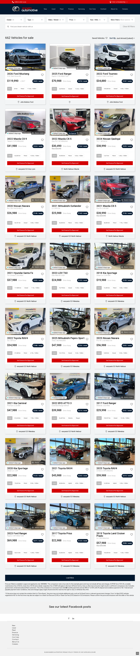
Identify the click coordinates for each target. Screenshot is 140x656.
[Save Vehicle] (42, 75)
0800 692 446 (20, 2)
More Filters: (115, 20)
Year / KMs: (94, 20)
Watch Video (39, 68)
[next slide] (44, 57)
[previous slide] (6, 57)
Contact (103, 9)
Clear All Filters (129, 26)
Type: (29, 20)
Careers (125, 9)
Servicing (81, 9)
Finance (71, 9)
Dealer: (9, 20)
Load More (70, 578)
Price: (71, 20)
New (45, 9)
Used (53, 9)
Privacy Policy (68, 652)
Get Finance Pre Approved (25, 96)
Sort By (112, 38)
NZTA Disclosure (90, 652)
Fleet (62, 9)
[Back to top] (137, 653)
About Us (114, 9)
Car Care (92, 9)
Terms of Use (78, 652)
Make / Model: (53, 20)
